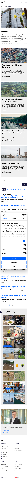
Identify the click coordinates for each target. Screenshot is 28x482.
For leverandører (4, 472)
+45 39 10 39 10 (4, 446)
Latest (3, 189)
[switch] (25, 245)
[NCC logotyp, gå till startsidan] (3, 2)
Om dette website (18, 464)
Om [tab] (23, 218)
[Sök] (22, 2)
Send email (5, 432)
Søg (25, 184)
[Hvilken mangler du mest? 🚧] (19, 365)
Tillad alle (14, 258)
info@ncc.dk (3, 448)
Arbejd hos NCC (4, 470)
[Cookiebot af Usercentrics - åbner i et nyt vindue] (21, 215)
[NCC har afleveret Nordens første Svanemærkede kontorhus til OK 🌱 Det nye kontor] (19, 331)
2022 (21, 189)
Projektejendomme (18, 450)
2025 (11, 189)
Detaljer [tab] (14, 218)
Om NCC (5, 6)
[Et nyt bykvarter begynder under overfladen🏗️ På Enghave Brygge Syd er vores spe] (19, 398)
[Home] (1, 6)
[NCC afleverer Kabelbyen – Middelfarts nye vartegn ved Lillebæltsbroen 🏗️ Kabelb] (8, 320)
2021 (24, 189)
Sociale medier (18, 468)
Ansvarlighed (3, 464)
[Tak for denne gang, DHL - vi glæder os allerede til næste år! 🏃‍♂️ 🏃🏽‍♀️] (19, 320)
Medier (2, 468)
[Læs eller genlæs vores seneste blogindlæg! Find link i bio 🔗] (8, 387)
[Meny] (26, 2)
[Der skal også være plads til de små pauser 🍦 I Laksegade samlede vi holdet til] (19, 342)
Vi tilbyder (17, 446)
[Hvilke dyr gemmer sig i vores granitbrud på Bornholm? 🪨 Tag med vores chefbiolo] (19, 376)
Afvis (14, 266)
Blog (15, 470)
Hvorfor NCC (17, 448)
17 (18, 305)
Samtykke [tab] (5, 218)
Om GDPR (17, 466)
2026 (8, 189)
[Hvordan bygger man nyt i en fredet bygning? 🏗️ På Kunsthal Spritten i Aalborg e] (8, 398)
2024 (14, 189)
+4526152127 (6, 430)
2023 (18, 189)
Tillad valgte (14, 262)
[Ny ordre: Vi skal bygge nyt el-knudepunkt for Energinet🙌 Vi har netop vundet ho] (8, 353)
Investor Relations (4, 466)
